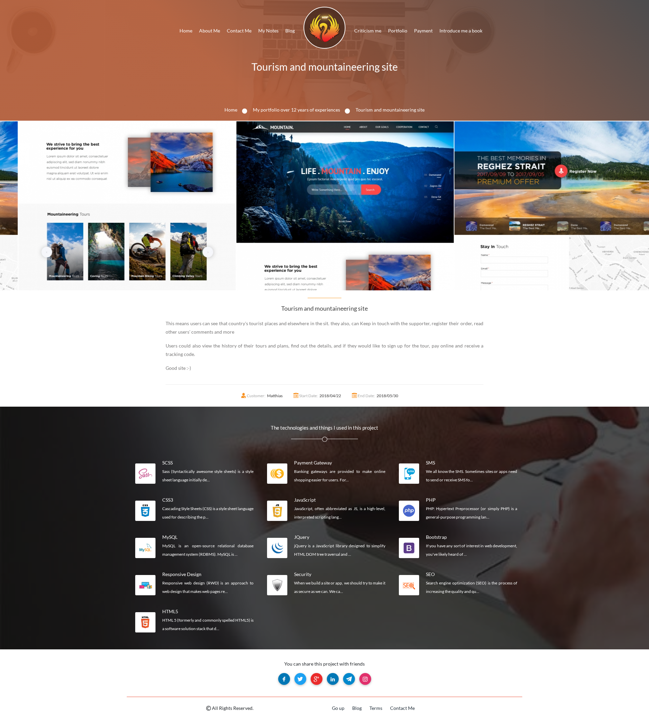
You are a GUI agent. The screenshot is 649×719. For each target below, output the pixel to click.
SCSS (167, 462)
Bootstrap (436, 537)
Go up (338, 708)
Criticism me (367, 30)
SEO (430, 574)
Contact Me (239, 30)
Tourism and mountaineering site (324, 67)
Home (185, 30)
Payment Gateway (313, 462)
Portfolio (397, 30)
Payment (423, 30)
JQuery (301, 537)
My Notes (268, 30)
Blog (290, 30)
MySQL (169, 537)
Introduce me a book (460, 30)
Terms (375, 708)
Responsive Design (181, 574)
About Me (209, 30)
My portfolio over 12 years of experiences (296, 110)
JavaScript (305, 500)
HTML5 (170, 611)
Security (302, 574)
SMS (430, 462)
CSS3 (167, 500)
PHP (431, 500)
